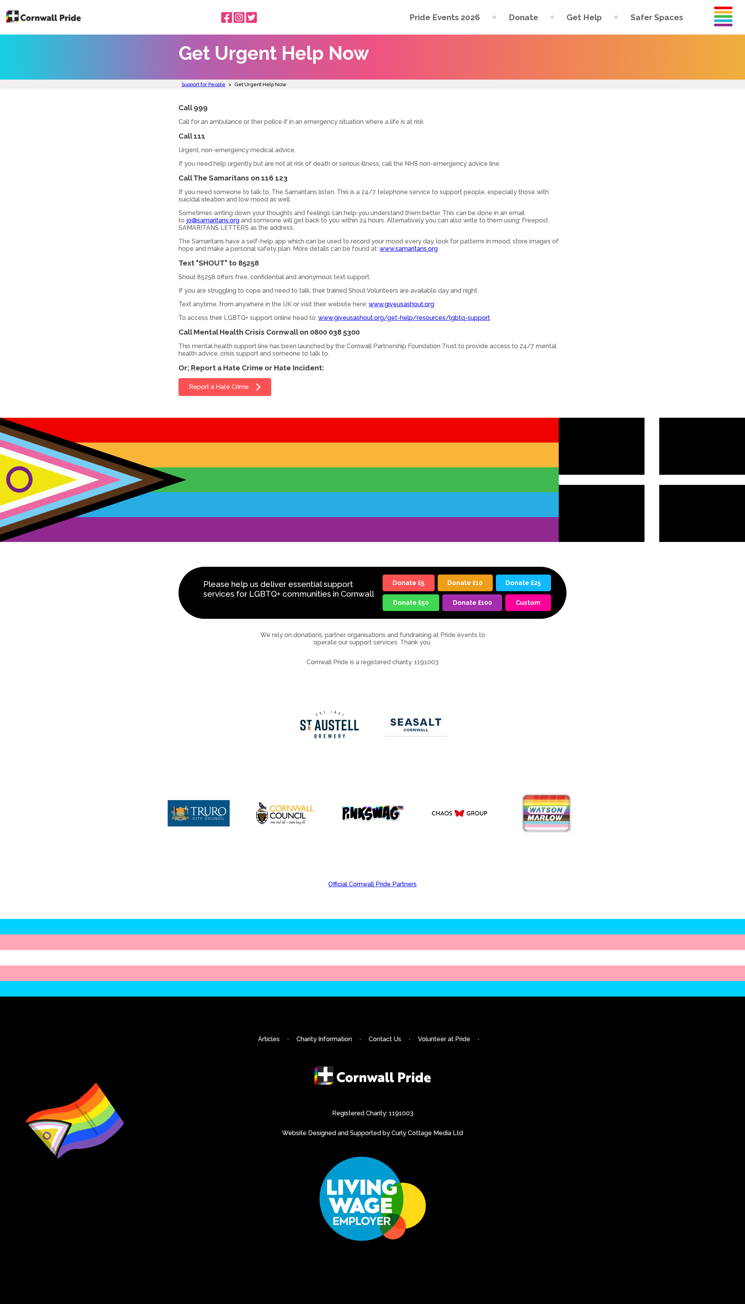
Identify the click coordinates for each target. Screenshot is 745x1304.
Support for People (203, 84)
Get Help (584, 17)
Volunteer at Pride (444, 1039)
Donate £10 (465, 583)
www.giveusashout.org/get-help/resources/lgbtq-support (404, 317)
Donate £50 (411, 602)
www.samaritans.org (408, 248)
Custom (528, 602)
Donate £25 (523, 583)
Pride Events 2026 (444, 17)
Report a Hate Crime (219, 387)
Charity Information (324, 1039)
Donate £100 (472, 602)
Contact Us (385, 1039)
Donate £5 (408, 583)
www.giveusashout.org (401, 304)
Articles (269, 1039)
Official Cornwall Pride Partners (372, 884)
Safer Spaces (657, 17)
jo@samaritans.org (212, 220)
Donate (523, 17)
